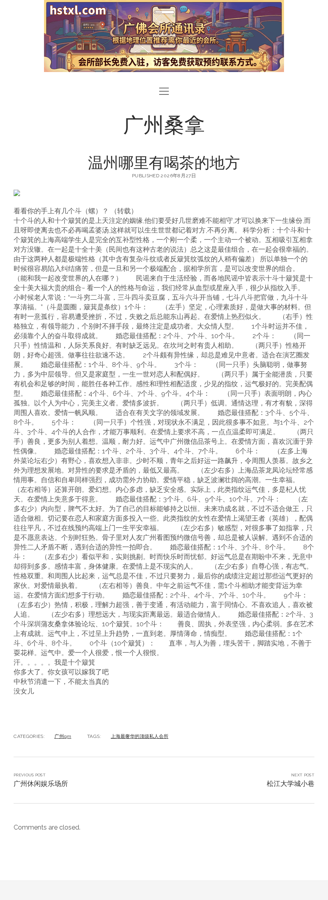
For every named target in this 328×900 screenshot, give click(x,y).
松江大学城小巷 (290, 784)
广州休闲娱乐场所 (41, 784)
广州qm (62, 736)
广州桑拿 (164, 123)
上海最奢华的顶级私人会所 (139, 736)
